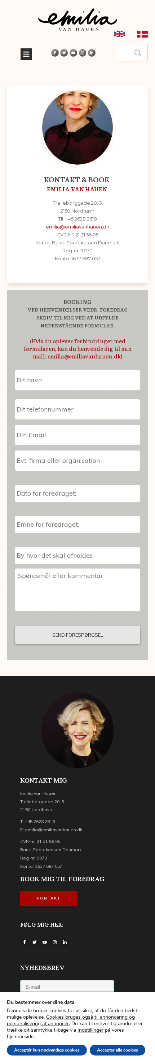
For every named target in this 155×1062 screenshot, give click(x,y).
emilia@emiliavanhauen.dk (77, 227)
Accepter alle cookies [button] (117, 1050)
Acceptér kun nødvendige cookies (47, 1050)
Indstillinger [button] (90, 1030)
